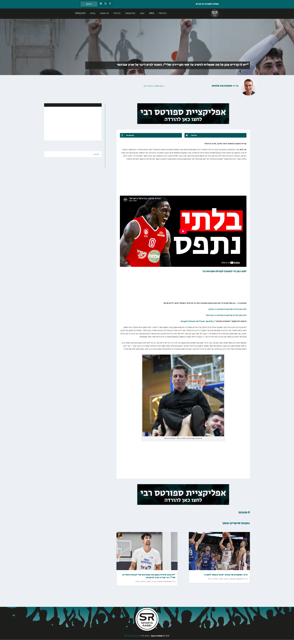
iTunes (202, 321)
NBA (151, 13)
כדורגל (116, 13)
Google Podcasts (188, 321)
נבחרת (138, 581)
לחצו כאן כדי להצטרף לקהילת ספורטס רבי (224, 271)
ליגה (145, 86)
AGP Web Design (131, 635)
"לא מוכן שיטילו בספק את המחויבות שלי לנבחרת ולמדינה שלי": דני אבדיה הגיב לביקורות (148, 576)
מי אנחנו (104, 13)
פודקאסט (130, 13)
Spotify (209, 321)
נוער (142, 13)
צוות (92, 13)
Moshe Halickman (222, 85)
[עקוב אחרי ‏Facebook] (110, 3)
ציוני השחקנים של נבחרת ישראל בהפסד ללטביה (226, 574)
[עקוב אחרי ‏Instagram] (101, 3)
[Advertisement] (85, 123)
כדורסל (163, 13)
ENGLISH (80, 13)
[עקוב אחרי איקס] (105, 3)
